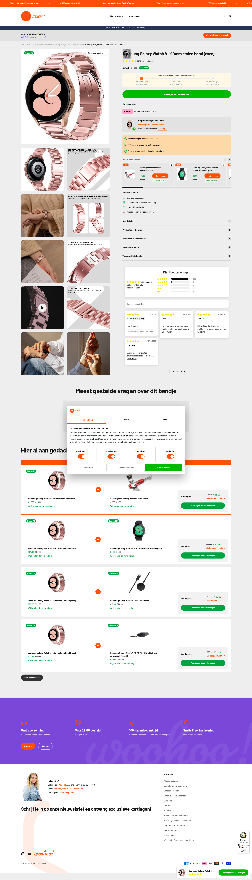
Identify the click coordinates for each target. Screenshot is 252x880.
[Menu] (247, 832)
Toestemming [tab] (86, 420)
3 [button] (177, 371)
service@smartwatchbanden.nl (68, 788)
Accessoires (134, 16)
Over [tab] (165, 419)
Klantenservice (171, 781)
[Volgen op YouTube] (29, 854)
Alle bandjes (115, 16)
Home (23, 45)
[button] (129, 61)
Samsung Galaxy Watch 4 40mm (151, 125)
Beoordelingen (171, 830)
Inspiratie (168, 810)
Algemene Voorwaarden (175, 825)
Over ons (45, 746)
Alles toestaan (163, 467)
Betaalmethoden (171, 790)
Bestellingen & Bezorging (175, 786)
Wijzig (162, 129)
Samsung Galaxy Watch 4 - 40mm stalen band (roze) (104, 45)
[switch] (111, 456)
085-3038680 (64, 784)
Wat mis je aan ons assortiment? (178, 820)
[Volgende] (229, 159)
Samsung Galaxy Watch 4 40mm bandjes (68, 45)
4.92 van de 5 (146, 282)
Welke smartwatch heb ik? (35, 37)
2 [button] (173, 371)
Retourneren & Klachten (175, 795)
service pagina (67, 792)
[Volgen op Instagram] (23, 854)
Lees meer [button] (167, 331)
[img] (133, 314)
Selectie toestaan (126, 467)
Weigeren (88, 467)
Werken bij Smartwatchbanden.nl (179, 840)
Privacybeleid (170, 835)
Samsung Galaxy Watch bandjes (39, 45)
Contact (28, 746)
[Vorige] (225, 159)
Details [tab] (126, 419)
